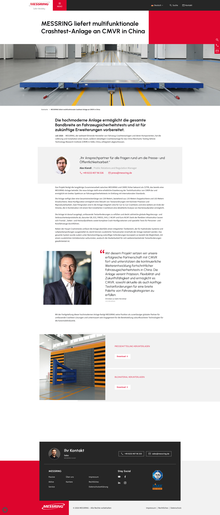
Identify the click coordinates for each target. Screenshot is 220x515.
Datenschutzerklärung (98, 486)
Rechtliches (94, 481)
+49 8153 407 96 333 (133, 453)
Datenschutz (175, 508)
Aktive (51, 481)
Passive (52, 477)
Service (52, 486)
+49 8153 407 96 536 (93, 173)
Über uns (70, 477)
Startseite (44, 109)
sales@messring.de (160, 453)
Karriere (69, 481)
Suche (175, 5)
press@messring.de (121, 173)
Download (121, 356)
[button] (60, 5)
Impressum (94, 477)
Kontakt (188, 5)
